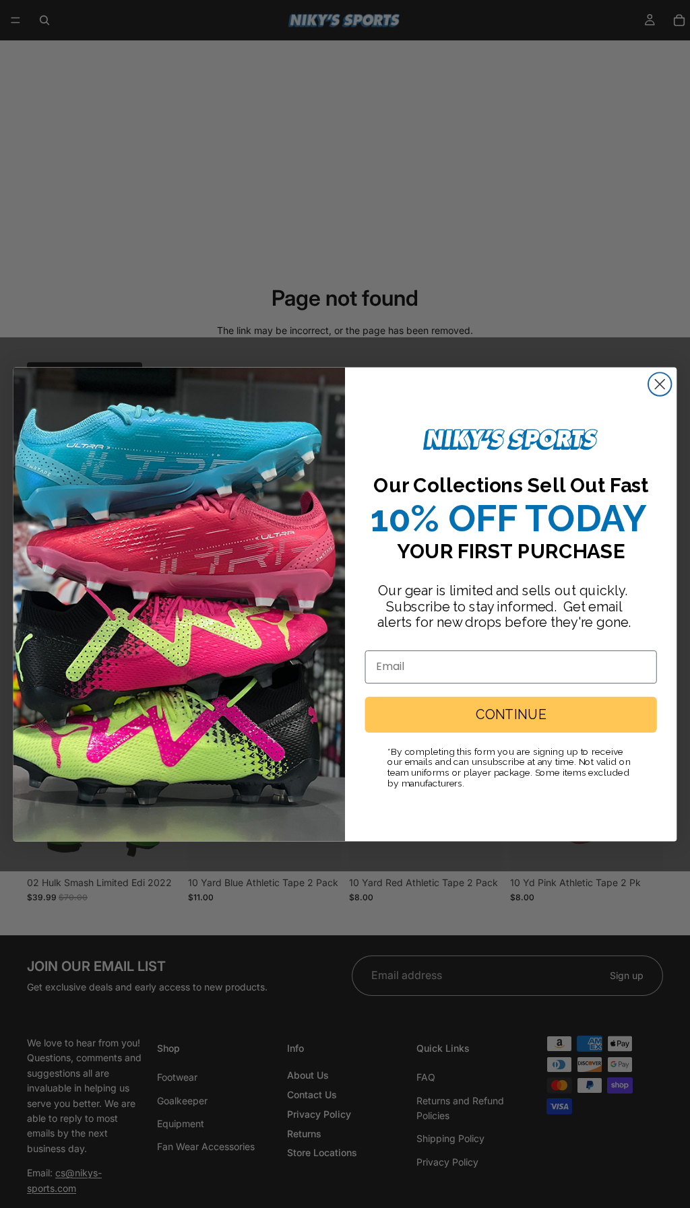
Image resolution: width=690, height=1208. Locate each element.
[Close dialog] (659, 383)
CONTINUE (511, 714)
